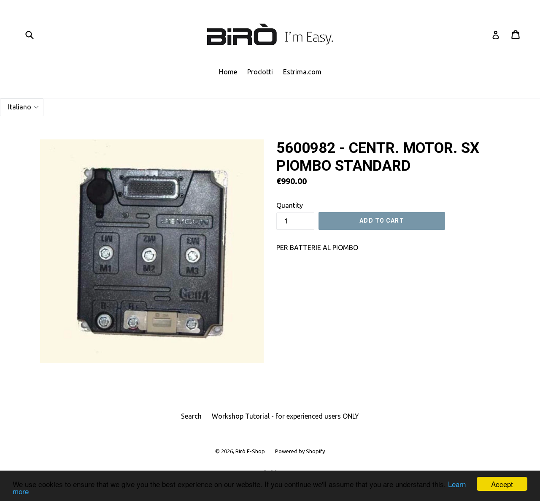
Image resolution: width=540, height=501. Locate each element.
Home (228, 72)
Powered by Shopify (300, 451)
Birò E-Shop (250, 451)
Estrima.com (302, 72)
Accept (502, 484)
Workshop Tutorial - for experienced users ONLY (285, 416)
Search (191, 416)
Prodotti (260, 72)
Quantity (289, 205)
